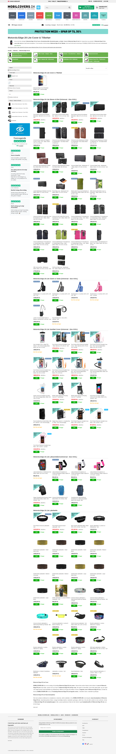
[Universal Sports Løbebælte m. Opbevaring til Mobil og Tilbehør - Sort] (99, 591)
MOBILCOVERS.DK (14, 97)
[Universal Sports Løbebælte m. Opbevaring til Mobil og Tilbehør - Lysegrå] (80, 591)
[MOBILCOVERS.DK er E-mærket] (38, 7)
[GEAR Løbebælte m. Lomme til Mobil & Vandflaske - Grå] (61, 591)
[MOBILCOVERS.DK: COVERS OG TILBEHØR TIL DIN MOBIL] (21, 7)
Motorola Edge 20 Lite (14, 70)
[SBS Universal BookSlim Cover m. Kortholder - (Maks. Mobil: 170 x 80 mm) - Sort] (99, 184)
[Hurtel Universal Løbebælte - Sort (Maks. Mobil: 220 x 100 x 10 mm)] (80, 616)
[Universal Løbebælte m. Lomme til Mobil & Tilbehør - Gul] (61, 616)
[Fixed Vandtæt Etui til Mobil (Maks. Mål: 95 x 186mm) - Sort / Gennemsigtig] (42, 414)
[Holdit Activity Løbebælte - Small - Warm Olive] (42, 543)
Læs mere (10, 740)
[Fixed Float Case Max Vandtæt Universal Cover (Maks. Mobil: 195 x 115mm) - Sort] (99, 388)
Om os (90, 1)
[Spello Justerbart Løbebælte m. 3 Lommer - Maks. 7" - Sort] (99, 664)
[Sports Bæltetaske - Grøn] (80, 664)
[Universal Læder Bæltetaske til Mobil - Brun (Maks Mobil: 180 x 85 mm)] (42, 158)
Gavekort (84, 732)
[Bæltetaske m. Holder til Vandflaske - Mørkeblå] (42, 664)
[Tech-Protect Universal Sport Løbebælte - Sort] (61, 518)
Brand (11, 90)
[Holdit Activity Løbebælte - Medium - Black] (61, 567)
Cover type (12, 72)
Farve (11, 79)
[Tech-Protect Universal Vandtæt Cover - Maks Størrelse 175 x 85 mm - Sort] (61, 337)
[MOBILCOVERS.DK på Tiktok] (88, 744)
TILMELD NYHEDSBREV (58, 731)
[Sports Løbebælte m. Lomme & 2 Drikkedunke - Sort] (99, 518)
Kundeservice (97, 1)
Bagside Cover (15, 75)
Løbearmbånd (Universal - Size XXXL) (20, 116)
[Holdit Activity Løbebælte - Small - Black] (80, 543)
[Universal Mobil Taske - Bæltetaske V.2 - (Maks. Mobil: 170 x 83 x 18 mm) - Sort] (80, 158)
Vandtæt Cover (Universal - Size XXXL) (20, 112)
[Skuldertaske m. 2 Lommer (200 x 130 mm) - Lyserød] (99, 287)
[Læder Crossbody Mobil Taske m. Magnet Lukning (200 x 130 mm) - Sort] (42, 311)
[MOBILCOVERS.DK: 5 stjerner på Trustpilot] (20, 176)
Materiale (12, 85)
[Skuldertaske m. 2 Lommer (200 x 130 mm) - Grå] (61, 287)
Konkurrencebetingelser (87, 737)
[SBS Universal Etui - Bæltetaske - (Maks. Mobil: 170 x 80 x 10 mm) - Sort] (42, 260)
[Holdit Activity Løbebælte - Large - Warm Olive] (80, 567)
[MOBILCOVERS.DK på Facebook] (83, 744)
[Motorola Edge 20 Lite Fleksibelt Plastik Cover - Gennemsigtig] (42, 81)
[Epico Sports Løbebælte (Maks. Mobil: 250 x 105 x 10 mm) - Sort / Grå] (80, 518)
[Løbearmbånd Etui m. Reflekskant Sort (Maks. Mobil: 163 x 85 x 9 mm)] (42, 465)
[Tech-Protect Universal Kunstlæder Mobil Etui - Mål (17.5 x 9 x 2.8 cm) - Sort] (80, 107)
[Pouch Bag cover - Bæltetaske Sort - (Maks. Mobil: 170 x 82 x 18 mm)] (61, 184)
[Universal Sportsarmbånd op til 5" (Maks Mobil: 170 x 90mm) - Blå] (61, 490)
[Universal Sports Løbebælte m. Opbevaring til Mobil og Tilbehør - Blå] (42, 616)
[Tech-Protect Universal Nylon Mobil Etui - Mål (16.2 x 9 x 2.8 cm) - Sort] (99, 107)
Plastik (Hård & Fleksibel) (15, 88)
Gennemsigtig (9, 82)
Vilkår (83, 727)
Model (11, 67)
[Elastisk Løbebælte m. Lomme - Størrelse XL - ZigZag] (80, 640)
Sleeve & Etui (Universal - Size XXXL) (19, 103)
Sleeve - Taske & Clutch (15, 100)
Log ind (106, 1)
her (69, 736)
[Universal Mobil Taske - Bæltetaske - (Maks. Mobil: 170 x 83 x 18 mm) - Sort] (99, 158)
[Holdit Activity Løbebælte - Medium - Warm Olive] (99, 543)
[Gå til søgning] (69, 8)
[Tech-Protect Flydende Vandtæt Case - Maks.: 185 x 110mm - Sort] (80, 414)
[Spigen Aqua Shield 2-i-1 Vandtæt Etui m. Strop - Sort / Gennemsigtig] (61, 414)
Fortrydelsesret (85, 730)
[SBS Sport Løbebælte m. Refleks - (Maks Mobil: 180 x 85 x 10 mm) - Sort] (99, 640)
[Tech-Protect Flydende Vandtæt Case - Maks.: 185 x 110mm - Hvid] (99, 414)
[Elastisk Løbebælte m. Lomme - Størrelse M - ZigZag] (42, 640)
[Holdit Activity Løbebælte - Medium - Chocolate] (42, 567)
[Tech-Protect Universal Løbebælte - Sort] (42, 518)
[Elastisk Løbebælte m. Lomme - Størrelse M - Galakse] (99, 616)
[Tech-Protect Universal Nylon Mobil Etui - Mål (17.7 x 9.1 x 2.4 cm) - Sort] (61, 107)
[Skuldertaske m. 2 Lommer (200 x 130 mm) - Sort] (42, 287)
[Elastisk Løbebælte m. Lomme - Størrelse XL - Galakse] (61, 640)
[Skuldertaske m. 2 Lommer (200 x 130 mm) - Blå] (80, 287)
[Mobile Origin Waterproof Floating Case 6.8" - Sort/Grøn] (80, 388)
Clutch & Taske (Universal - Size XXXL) (20, 108)
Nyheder (21, 719)
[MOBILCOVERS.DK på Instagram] (85, 744)
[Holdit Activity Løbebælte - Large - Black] (42, 591)
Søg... (83, 739)
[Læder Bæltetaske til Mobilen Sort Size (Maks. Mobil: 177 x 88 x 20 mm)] (42, 184)
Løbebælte (14, 120)
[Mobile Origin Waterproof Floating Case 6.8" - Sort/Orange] (61, 388)
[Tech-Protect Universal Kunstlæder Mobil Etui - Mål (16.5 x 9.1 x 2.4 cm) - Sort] (42, 107)
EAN (83, 725)
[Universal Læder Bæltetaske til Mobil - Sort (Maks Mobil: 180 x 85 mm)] (61, 158)
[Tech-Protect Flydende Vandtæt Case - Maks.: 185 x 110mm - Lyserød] (42, 438)
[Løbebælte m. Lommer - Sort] (61, 664)
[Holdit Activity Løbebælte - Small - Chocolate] (61, 543)
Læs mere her (17, 45)
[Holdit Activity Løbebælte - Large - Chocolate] (99, 567)
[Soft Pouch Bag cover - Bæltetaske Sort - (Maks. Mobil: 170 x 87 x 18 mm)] (61, 260)
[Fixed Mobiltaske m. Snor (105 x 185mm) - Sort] (61, 311)
